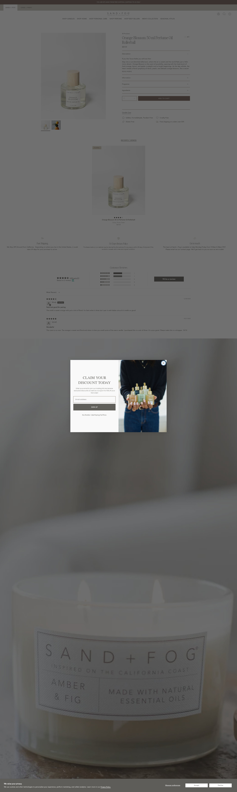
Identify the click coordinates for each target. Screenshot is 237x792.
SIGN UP (94, 407)
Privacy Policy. (106, 787)
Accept (196, 785)
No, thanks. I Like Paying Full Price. (94, 415)
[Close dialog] (163, 363)
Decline (220, 785)
